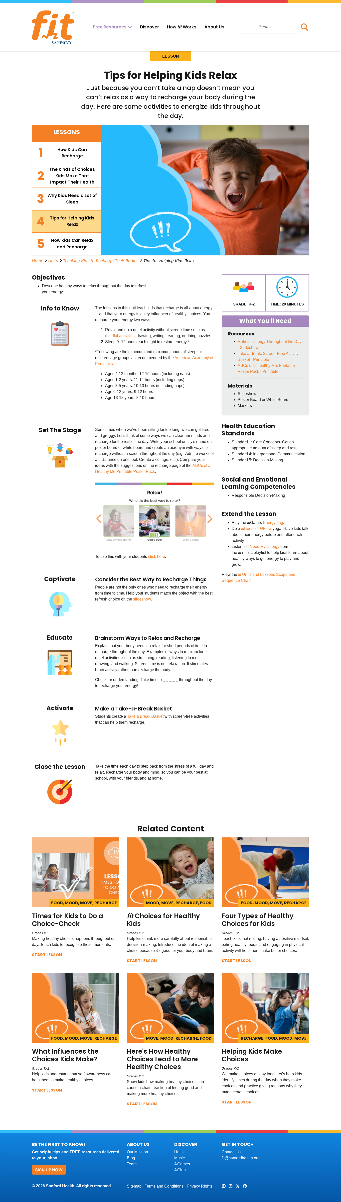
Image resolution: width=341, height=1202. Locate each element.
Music (179, 1158)
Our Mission (137, 1152)
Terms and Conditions (164, 1186)
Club (180, 1170)
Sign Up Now (49, 1169)
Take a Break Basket (145, 716)
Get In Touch (238, 1144)
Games (182, 1164)
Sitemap (134, 1186)
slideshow (142, 599)
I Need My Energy (263, 546)
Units (53, 260)
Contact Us (231, 1152)
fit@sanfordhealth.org (241, 1158)
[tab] (66, 153)
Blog (131, 1158)
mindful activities (120, 336)
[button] (304, 27)
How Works (181, 27)
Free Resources (110, 27)
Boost (249, 528)
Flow (267, 528)
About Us (214, 27)
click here (156, 556)
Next (208, 516)
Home (37, 260)
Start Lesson (47, 955)
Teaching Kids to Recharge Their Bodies (100, 260)
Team (132, 1164)
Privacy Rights (199, 1186)
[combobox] (269, 27)
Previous (98, 516)
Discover (149, 27)
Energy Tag (273, 522)
